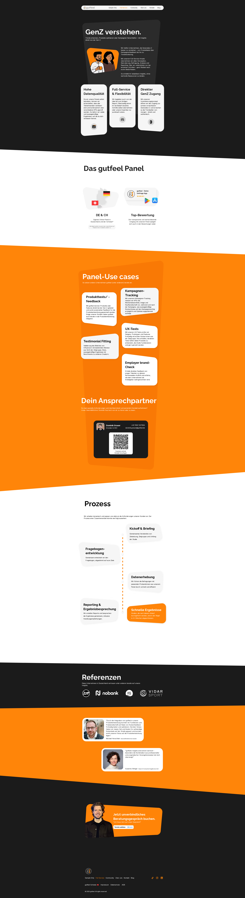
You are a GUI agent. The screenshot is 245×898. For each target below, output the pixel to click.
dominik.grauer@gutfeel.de (135, 428)
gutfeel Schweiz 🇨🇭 (92, 885)
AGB (123, 885)
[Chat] (153, 878)
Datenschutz (115, 885)
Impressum (105, 885)
